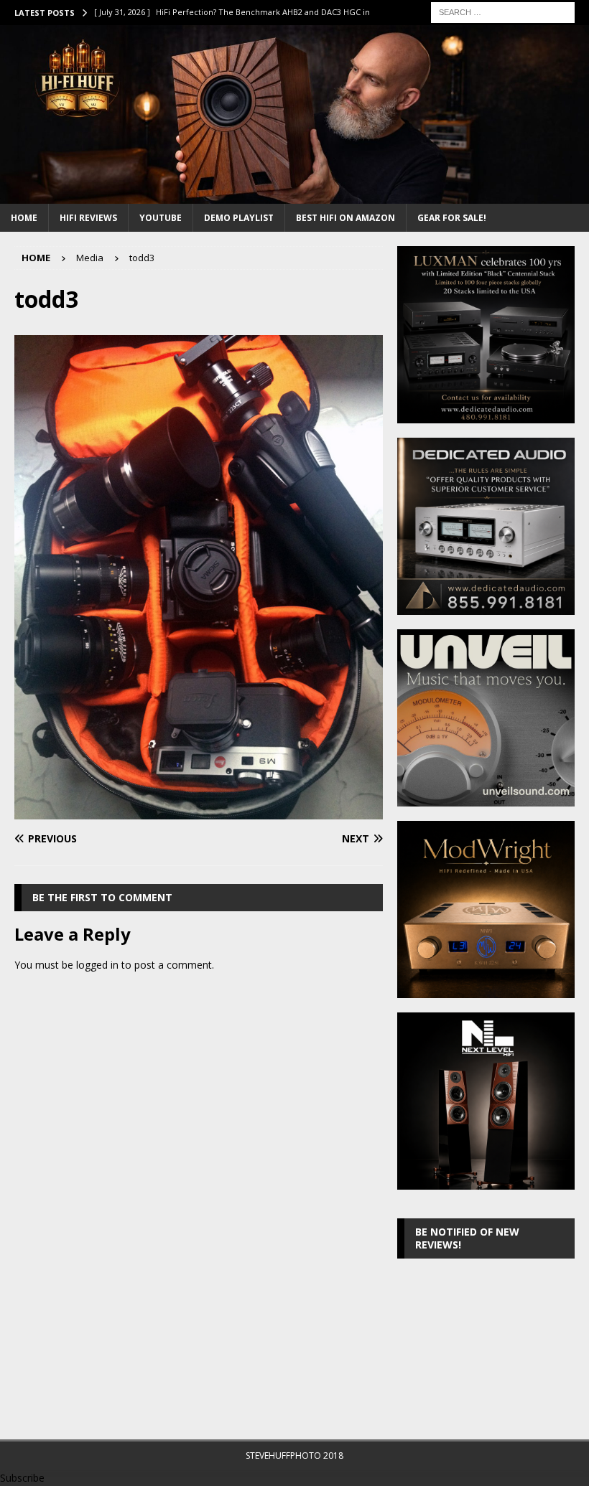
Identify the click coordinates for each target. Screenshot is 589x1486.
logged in (97, 965)
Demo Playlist (239, 218)
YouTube (160, 218)
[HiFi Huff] (294, 195)
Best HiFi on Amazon (345, 218)
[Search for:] (503, 11)
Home (24, 218)
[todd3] (198, 810)
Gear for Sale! (451, 218)
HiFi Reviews (88, 218)
